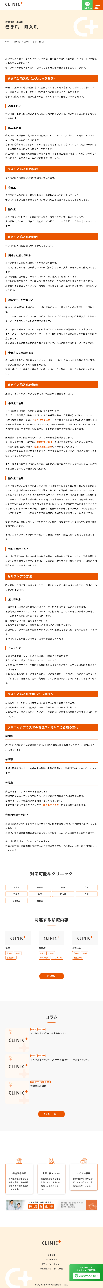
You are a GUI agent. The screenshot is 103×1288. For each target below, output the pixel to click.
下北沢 (16, 887)
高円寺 (40, 887)
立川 (87, 887)
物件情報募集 (51, 1259)
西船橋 (40, 900)
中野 (63, 887)
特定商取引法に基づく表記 (51, 1268)
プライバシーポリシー (51, 1264)
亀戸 (40, 894)
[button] (98, 5)
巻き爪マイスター (45, 442)
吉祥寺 (16, 894)
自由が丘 (16, 900)
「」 (43, 419)
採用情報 (51, 1255)
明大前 (63, 894)
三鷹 (87, 894)
